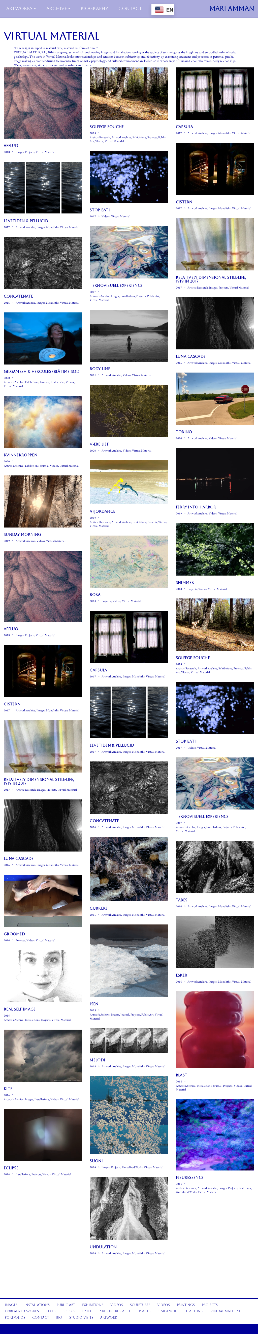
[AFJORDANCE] (129, 482)
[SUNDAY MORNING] (43, 501)
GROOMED (14, 934)
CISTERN (184, 202)
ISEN (94, 1004)
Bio (59, 1317)
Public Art (153, 296)
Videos (99, 141)
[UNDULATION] (129, 1208)
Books (68, 1311)
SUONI (96, 1161)
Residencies (57, 382)
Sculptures (245, 1188)
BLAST (181, 1075)
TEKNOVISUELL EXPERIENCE (116, 285)
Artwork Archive (121, 137)
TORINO (184, 432)
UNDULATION (103, 1247)
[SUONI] (129, 1115)
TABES (181, 900)
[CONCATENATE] (43, 263)
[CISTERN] (215, 169)
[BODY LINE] (129, 336)
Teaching (194, 1311)
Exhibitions (139, 137)
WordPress (45, 1328)
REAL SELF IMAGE (20, 1009)
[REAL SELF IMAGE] (43, 976)
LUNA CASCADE (191, 356)
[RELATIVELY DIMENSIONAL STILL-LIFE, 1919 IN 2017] (215, 244)
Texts (50, 1311)
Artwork (108, 1317)
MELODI (97, 1060)
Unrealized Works (132, 1167)
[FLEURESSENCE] (215, 1134)
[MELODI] (129, 1040)
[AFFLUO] (43, 103)
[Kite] (43, 1056)
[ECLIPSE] (43, 1135)
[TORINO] (215, 399)
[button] (35, 8)
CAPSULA (184, 127)
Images (20, 152)
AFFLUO (11, 145)
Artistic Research (100, 137)
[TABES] (215, 867)
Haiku (87, 1311)
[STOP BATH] (129, 177)
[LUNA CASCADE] (215, 323)
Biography (94, 8)
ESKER (181, 975)
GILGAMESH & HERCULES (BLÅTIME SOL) (41, 371)
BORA (95, 594)
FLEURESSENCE (190, 1177)
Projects (30, 152)
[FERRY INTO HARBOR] (215, 474)
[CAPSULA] (215, 93)
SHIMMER (185, 582)
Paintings (186, 1305)
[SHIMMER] (215, 549)
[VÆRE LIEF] (129, 411)
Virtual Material (45, 152)
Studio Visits (81, 1317)
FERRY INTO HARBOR (196, 507)
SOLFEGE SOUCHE (107, 127)
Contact (130, 8)
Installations (127, 296)
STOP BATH (101, 210)
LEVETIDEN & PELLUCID (26, 221)
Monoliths (224, 133)
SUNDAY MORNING (22, 534)
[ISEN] (129, 960)
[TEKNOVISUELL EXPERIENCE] (129, 252)
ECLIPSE (11, 1168)
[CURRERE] (129, 869)
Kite (8, 1088)
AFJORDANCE (102, 511)
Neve (17, 1328)
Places (144, 1311)
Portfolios (15, 1317)
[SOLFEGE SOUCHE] (129, 93)
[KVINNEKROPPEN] (43, 422)
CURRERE (99, 908)
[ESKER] (215, 942)
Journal (44, 465)
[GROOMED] (43, 901)
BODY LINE (100, 369)
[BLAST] (215, 1029)
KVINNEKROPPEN (20, 455)
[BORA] (129, 562)
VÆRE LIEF (99, 444)
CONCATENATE (18, 296)
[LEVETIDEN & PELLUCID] (43, 188)
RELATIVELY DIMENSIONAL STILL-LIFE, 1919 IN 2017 (211, 279)
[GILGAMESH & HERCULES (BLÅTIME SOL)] (43, 338)
